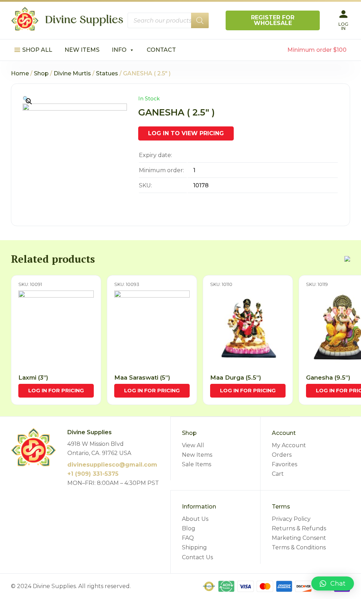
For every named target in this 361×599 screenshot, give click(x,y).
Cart (278, 473)
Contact (161, 49)
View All (193, 445)
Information (199, 506)
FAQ (188, 538)
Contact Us (197, 557)
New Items (82, 49)
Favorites (284, 464)
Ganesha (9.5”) (328, 377)
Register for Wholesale (272, 20)
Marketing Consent (299, 538)
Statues (107, 73)
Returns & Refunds (299, 528)
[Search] (200, 20)
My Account (289, 445)
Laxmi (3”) (33, 377)
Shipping (194, 547)
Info (119, 49)
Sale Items (196, 464)
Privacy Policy (291, 519)
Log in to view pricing (186, 133)
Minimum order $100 (317, 49)
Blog (188, 528)
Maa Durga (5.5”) (235, 377)
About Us (195, 519)
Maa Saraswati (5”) (142, 377)
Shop (41, 73)
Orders (282, 454)
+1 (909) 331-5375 (92, 473)
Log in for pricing (56, 390)
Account (284, 433)
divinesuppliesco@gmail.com (112, 464)
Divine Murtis (72, 73)
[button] (332, 583)
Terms (281, 506)
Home (20, 73)
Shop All (37, 49)
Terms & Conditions (299, 547)
